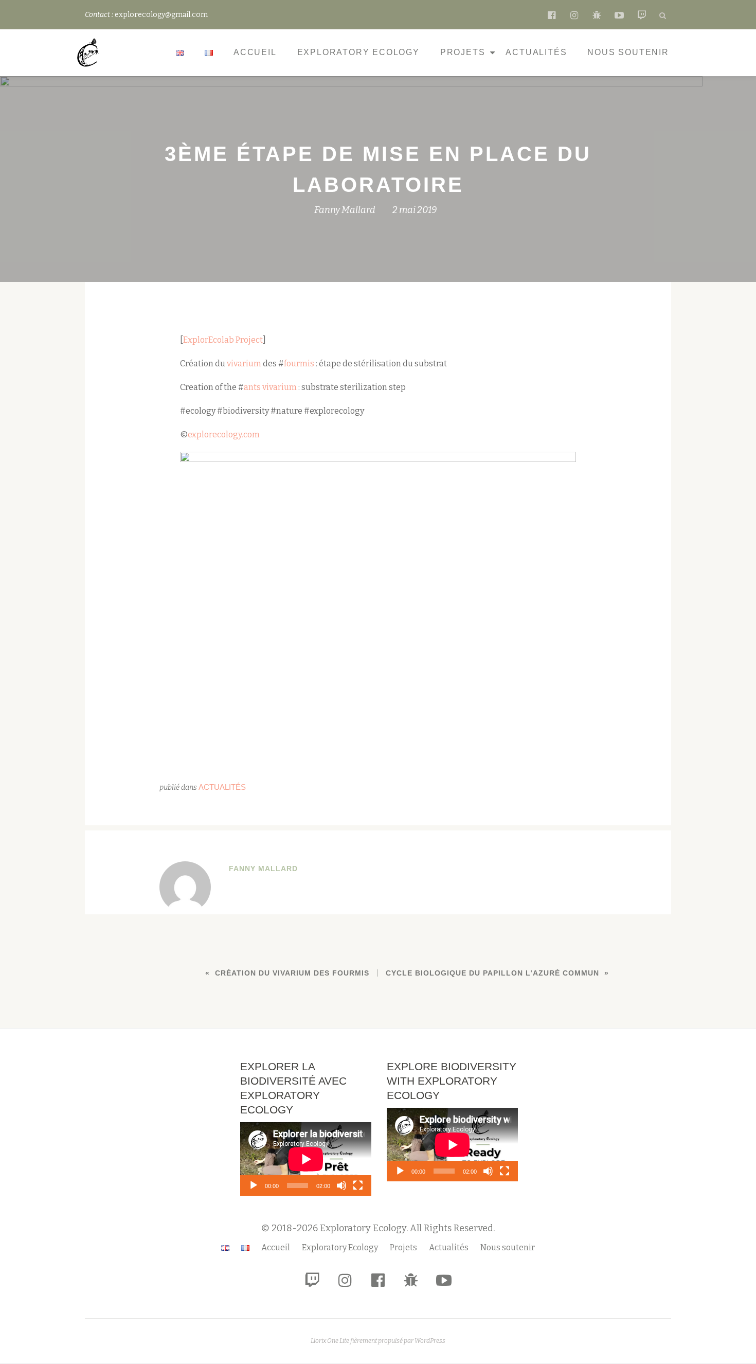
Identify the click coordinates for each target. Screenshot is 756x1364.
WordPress (430, 1340)
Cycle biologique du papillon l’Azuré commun (492, 973)
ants (252, 387)
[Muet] (341, 1185)
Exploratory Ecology (358, 52)
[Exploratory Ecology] (90, 52)
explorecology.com (224, 434)
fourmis (299, 363)
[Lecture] (253, 1185)
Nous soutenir (628, 52)
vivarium (244, 363)
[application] (305, 1159)
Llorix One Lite (330, 1340)
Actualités (536, 52)
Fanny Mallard (344, 210)
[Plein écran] (358, 1185)
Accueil (255, 52)
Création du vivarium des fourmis (292, 973)
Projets (462, 52)
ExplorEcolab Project (223, 340)
